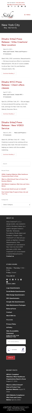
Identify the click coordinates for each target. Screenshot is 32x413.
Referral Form (11, 309)
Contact (9, 312)
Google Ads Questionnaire (15, 302)
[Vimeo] (21, 279)
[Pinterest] (15, 279)
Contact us (10, 256)
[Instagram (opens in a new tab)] (14, 6)
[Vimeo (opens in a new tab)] (24, 6)
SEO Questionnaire (12, 298)
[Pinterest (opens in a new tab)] (11, 6)
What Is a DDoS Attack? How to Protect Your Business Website (14, 387)
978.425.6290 (20, 2)
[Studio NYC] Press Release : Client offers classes (13, 85)
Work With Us (11, 315)
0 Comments (7, 54)
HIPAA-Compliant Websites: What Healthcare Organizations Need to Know (16, 377)
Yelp (24, 410)
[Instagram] (10, 279)
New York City (12, 27)
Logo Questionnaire (13, 288)
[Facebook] (7, 279)
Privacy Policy (11, 324)
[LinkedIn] (12, 279)
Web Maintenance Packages (16, 305)
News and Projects (21, 51)
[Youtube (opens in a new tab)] (21, 6)
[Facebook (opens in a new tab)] (8, 6)
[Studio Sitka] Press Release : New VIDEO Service (13, 125)
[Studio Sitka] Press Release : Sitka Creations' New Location (15, 42)
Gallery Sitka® (24, 407)
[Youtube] (7, 282)
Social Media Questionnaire (15, 291)
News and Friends (8, 51)
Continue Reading (9, 74)
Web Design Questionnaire (15, 295)
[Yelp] (18, 279)
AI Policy (9, 327)
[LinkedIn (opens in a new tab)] (18, 6)
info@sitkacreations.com (16, 4)
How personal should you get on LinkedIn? (14, 189)
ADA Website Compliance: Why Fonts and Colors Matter (15, 397)
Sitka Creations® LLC (22, 406)
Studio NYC (18, 94)
